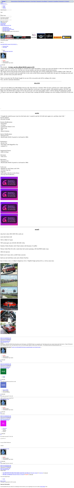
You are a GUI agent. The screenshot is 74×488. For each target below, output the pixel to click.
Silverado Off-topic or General (8, 29)
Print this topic (5, 51)
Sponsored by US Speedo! (64, 1)
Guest (4, 376)
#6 (0, 434)
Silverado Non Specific (7, 28)
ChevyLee (5, 428)
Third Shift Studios (21, 1)
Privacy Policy (3, 480)
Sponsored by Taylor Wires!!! (30, 1)
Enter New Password (4, 18)
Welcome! (4, 1)
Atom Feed (10, 51)
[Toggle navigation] (17, 44)
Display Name (3, 15)
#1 (0, 65)
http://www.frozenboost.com (5, 338)
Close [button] (46, 486)
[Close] (41, 347)
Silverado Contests (6, 30)
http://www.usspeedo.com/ (5, 340)
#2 (0, 360)
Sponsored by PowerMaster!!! (42, 1)
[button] (4, 5)
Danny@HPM (5, 389)
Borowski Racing (14, 1)
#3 (0, 380)
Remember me (4, 22)
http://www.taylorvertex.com (5, 337)
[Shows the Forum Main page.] (1, 2)
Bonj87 (4, 60)
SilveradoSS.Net (3, 3)
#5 (0, 412)
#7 (0, 462)
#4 (0, 395)
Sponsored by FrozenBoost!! (53, 1)
